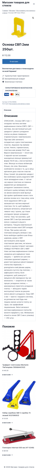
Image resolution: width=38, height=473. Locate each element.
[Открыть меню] (34, 3)
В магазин (14, 61)
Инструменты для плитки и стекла (19, 104)
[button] (33, 18)
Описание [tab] (7, 110)
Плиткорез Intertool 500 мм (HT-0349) (18, 448)
